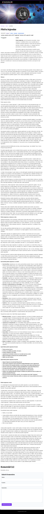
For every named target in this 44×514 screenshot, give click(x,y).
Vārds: (3, 477)
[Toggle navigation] (40, 2)
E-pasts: (3, 482)
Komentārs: (4, 487)
